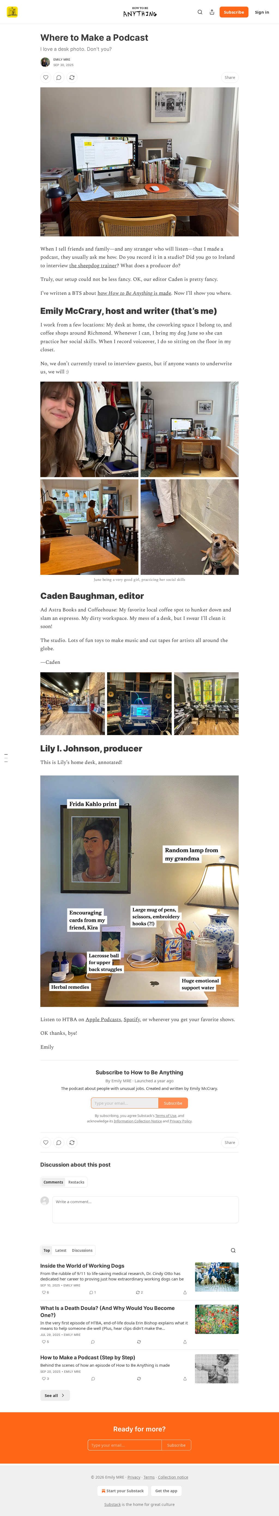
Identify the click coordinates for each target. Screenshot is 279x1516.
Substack (112, 1504)
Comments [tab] (53, 1182)
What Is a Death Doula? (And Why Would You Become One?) (107, 1311)
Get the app (166, 1490)
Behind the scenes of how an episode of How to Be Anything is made (105, 1365)
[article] (139, 1279)
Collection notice (173, 1477)
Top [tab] (47, 1250)
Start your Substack (125, 1490)
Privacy (134, 1477)
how (103, 293)
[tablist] (63, 1182)
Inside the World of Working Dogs (82, 1266)
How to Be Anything (130, 293)
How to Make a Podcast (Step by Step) (87, 1357)
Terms (149, 1477)
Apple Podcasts (103, 1020)
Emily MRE (61, 59)
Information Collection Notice (138, 1121)
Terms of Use (165, 1115)
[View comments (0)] (58, 77)
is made (161, 293)
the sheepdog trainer (93, 266)
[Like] (45, 77)
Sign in (262, 12)
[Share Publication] (212, 12)
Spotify (132, 1020)
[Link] (32, 311)
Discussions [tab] (82, 1250)
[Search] (200, 12)
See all (51, 1395)
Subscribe (234, 12)
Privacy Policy (181, 1121)
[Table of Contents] (6, 758)
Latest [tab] (60, 1250)
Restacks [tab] (76, 1182)
